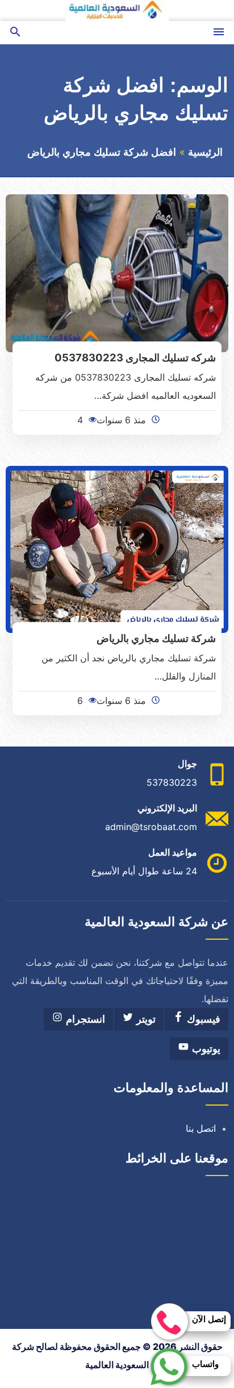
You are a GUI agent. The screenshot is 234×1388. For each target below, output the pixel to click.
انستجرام (84, 1019)
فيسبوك (202, 1019)
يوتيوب (204, 1048)
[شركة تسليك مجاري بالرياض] (117, 548)
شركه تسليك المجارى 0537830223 (135, 357)
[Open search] (15, 32)
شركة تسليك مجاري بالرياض (156, 638)
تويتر (144, 1019)
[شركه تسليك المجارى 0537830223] (117, 272)
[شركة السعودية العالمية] (117, 10)
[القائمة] (218, 32)
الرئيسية (205, 152)
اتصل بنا (201, 1128)
